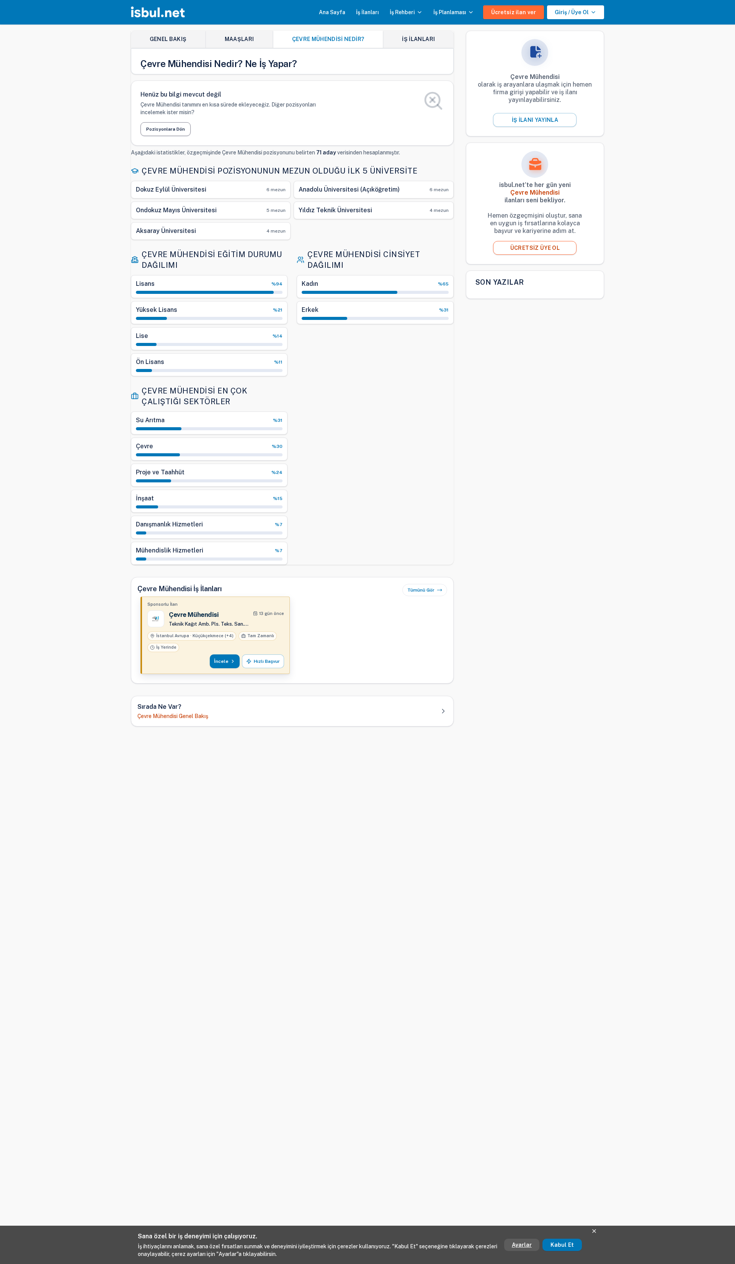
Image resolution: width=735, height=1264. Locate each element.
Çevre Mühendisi (194, 614)
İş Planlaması (449, 12)
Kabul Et (562, 1245)
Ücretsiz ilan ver (513, 12)
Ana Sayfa (332, 12)
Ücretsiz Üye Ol (535, 248)
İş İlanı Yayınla (535, 120)
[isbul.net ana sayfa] (158, 12)
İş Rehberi (402, 12)
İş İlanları (367, 12)
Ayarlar (522, 1245)
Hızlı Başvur (267, 661)
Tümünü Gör (420, 590)
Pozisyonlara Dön (165, 129)
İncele (221, 661)
